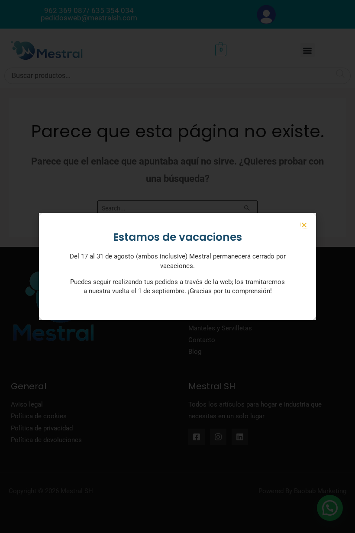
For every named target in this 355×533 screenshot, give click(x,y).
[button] (304, 225)
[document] (177, 266)
